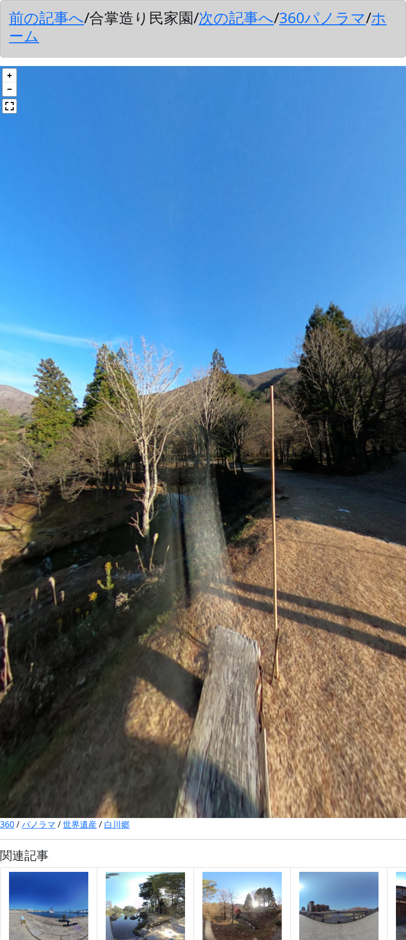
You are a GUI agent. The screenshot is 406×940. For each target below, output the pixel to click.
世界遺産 (80, 824)
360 (7, 824)
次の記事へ (236, 17)
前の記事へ (46, 17)
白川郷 (117, 824)
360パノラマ (322, 17)
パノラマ (39, 824)
